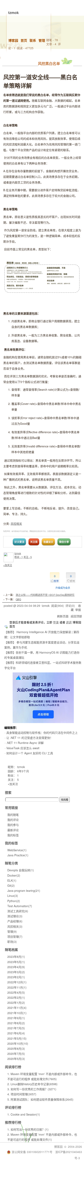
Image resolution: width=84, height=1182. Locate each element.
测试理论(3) (14, 916)
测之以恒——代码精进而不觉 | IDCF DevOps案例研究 (45, 594)
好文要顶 (19, 542)
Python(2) (13, 901)
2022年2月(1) (16, 997)
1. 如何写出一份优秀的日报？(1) (28, 1129)
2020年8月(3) (16, 1049)
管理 (42, 40)
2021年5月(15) (17, 1038)
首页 (24, 40)
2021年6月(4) (16, 1033)
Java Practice (17, 855)
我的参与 (13, 825)
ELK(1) (11, 880)
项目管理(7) (14, 937)
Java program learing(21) (23, 891)
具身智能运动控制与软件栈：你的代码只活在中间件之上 (42, 733)
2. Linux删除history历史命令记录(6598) (32, 1084)
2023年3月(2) (16, 972)
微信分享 (64, 542)
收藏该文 (48, 542)
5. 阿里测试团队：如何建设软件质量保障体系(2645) (40, 1099)
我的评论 (13, 820)
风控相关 (16, 524)
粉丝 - (18, 557)
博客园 (13, 40)
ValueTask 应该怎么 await (22, 748)
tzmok (13, 12)
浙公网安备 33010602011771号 (32, 1152)
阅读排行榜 (13, 1067)
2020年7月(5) (16, 1054)
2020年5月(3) (16, 1059)
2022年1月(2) (16, 1003)
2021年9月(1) (16, 1018)
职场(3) (12, 942)
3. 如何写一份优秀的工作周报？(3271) (31, 1089)
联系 (33, 40)
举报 (78, 610)
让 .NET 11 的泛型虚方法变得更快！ (29, 738)
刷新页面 (63, 616)
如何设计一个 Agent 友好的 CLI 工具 (29, 753)
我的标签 (13, 835)
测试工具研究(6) (17, 911)
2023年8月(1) (16, 957)
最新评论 (13, 830)
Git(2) (11, 885)
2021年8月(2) (16, 1023)
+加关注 (7, 565)
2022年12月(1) (17, 982)
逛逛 (69, 622)
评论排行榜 (13, 1107)
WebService (17, 850)
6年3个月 (23, 771)
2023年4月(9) (16, 967)
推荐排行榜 (13, 1122)
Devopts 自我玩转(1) (20, 870)
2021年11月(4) (17, 1008)
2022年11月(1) (17, 987)
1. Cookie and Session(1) (23, 1114)
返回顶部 (76, 616)
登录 (56, 622)
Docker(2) (13, 875)
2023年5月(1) (16, 962)
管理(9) (12, 931)
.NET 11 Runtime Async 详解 (25, 743)
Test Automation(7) (19, 906)
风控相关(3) (14, 926)
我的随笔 (13, 815)
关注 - (27, 557)
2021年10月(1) (17, 1013)
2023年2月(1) (16, 977)
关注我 (34, 542)
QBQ (18, 599)
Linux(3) (12, 896)
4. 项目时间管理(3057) (21, 1094)
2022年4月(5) (16, 992)
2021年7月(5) (16, 1028)
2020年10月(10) (17, 1043)
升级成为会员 (62, 587)
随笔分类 (11, 863)
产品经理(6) (14, 921)
